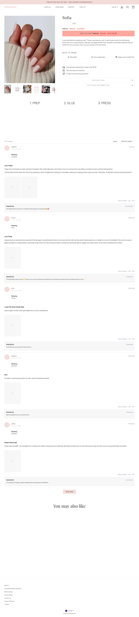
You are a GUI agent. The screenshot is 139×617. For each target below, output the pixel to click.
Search (6, 585)
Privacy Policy (8, 595)
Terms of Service (9, 601)
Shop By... (71, 7)
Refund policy (8, 592)
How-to (82, 7)
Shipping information (98, 85)
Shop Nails (59, 7)
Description (98, 80)
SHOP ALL (47, 7)
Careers (6, 604)
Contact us (7, 598)
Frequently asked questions (12, 588)
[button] (12, 187)
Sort (115, 141)
